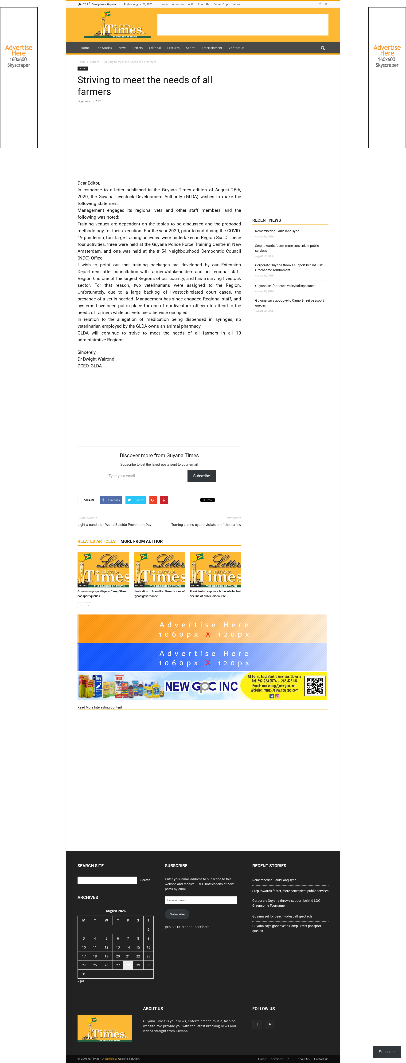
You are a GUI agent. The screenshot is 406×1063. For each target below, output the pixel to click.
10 (84, 947)
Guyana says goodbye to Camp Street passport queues (289, 303)
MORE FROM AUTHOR (142, 541)
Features (173, 48)
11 (95, 947)
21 (128, 956)
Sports (190, 48)
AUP (190, 4)
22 (138, 956)
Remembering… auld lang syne (277, 231)
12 (106, 947)
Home (164, 4)
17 (84, 956)
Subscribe (201, 476)
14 (128, 947)
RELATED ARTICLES (97, 541)
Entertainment (212, 48)
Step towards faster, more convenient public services (287, 248)
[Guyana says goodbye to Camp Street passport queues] (103, 569)
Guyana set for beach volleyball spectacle (285, 286)
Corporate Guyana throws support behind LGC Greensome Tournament (289, 267)
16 (148, 947)
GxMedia (111, 1059)
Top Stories (104, 48)
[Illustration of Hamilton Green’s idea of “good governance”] (159, 569)
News (122, 48)
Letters (138, 48)
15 (138, 947)
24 (84, 965)
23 (148, 956)
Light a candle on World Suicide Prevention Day (114, 525)
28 (128, 965)
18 (95, 956)
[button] (322, 48)
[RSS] (325, 4)
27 (118, 965)
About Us (203, 4)
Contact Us (236, 48)
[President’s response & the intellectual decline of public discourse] (215, 569)
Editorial (155, 48)
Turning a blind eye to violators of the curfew (206, 525)
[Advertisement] (242, 24)
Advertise (178, 4)
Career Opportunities (227, 4)
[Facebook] (320, 4)
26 (106, 965)
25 (95, 965)
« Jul (81, 981)
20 (118, 956)
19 (106, 956)
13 (118, 947)
